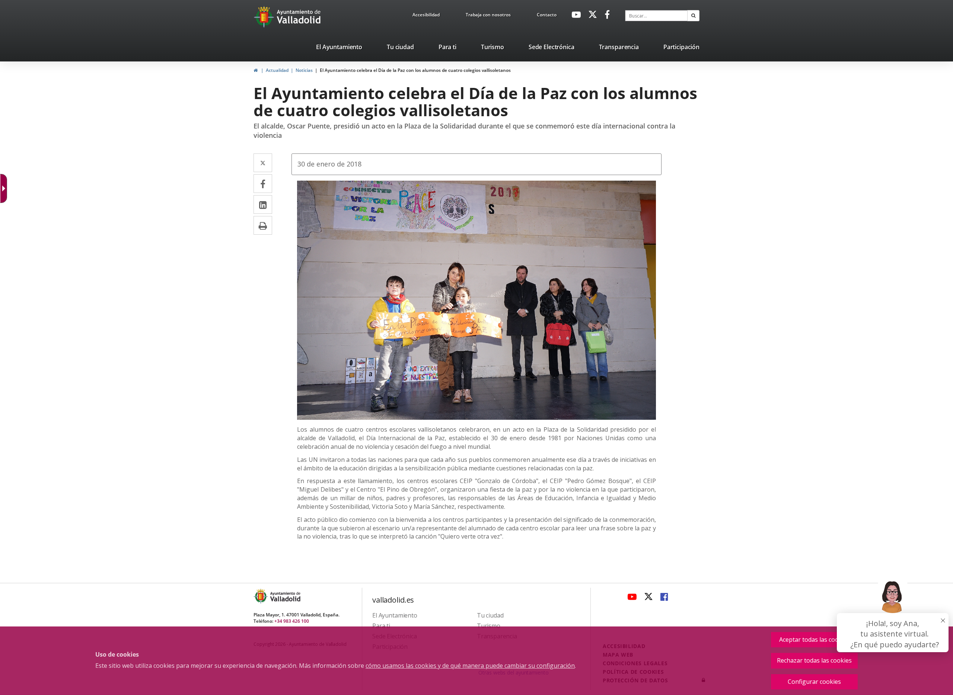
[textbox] (656, 15)
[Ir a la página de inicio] (265, 17)
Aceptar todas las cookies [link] (814, 639)
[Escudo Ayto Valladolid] (261, 596)
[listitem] (339, 48)
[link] (426, 16)
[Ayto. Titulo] (284, 596)
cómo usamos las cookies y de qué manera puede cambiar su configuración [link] (470, 665)
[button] (693, 15)
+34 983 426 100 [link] (291, 621)
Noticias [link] (304, 70)
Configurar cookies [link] (814, 681)
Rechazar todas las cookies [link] (814, 660)
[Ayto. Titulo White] (299, 17)
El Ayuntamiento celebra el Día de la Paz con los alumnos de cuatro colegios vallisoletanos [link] (415, 70)
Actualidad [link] (277, 70)
